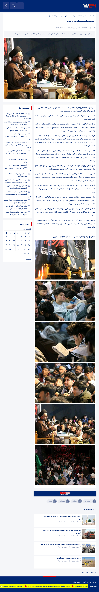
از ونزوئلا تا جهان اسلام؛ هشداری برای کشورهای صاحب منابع (20, 586)
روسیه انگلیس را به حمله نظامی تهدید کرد (17, 160)
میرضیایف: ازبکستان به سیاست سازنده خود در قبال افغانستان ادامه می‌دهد (18, 136)
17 (21, 245)
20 (10, 245)
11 (18, 241)
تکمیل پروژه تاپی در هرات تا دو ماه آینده (69, 558)
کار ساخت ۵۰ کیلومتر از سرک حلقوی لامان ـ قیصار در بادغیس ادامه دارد (16, 181)
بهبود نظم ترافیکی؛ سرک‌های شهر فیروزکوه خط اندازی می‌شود (16, 213)
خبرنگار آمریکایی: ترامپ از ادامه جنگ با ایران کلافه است (15, 175)
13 (10, 241)
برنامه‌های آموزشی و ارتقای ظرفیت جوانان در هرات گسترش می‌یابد (60, 544)
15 (29, 245)
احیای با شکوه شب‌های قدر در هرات (81, 21)
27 (10, 249)
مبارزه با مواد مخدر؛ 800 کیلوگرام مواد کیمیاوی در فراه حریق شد (15, 201)
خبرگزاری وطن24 (73, 27)
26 (14, 249)
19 (14, 245)
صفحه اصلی (76, 582)
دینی (62, 16)
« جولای (28, 259)
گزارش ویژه (52, 16)
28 (6, 249)
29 (29, 253)
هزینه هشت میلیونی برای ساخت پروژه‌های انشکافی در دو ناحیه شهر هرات (61, 531)
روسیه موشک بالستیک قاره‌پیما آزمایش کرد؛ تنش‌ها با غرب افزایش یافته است (18, 116)
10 (21, 241)
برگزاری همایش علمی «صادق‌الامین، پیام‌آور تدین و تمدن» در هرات (65, 586)
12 (14, 241)
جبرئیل (75, 501)
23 (25, 249)
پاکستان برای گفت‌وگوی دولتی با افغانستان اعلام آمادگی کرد (17, 187)
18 (18, 245)
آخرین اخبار (83, 16)
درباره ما (85, 582)
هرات (45, 16)
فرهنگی (58, 16)
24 (21, 249)
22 (29, 249)
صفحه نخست (91, 16)
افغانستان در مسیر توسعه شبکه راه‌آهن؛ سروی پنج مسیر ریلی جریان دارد (18, 168)
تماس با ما (93, 582)
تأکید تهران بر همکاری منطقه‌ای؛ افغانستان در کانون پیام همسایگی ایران (18, 194)
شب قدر (62, 501)
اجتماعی (76, 16)
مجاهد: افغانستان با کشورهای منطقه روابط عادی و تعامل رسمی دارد (18, 153)
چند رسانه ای (69, 16)
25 (18, 249)
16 (25, 245)
